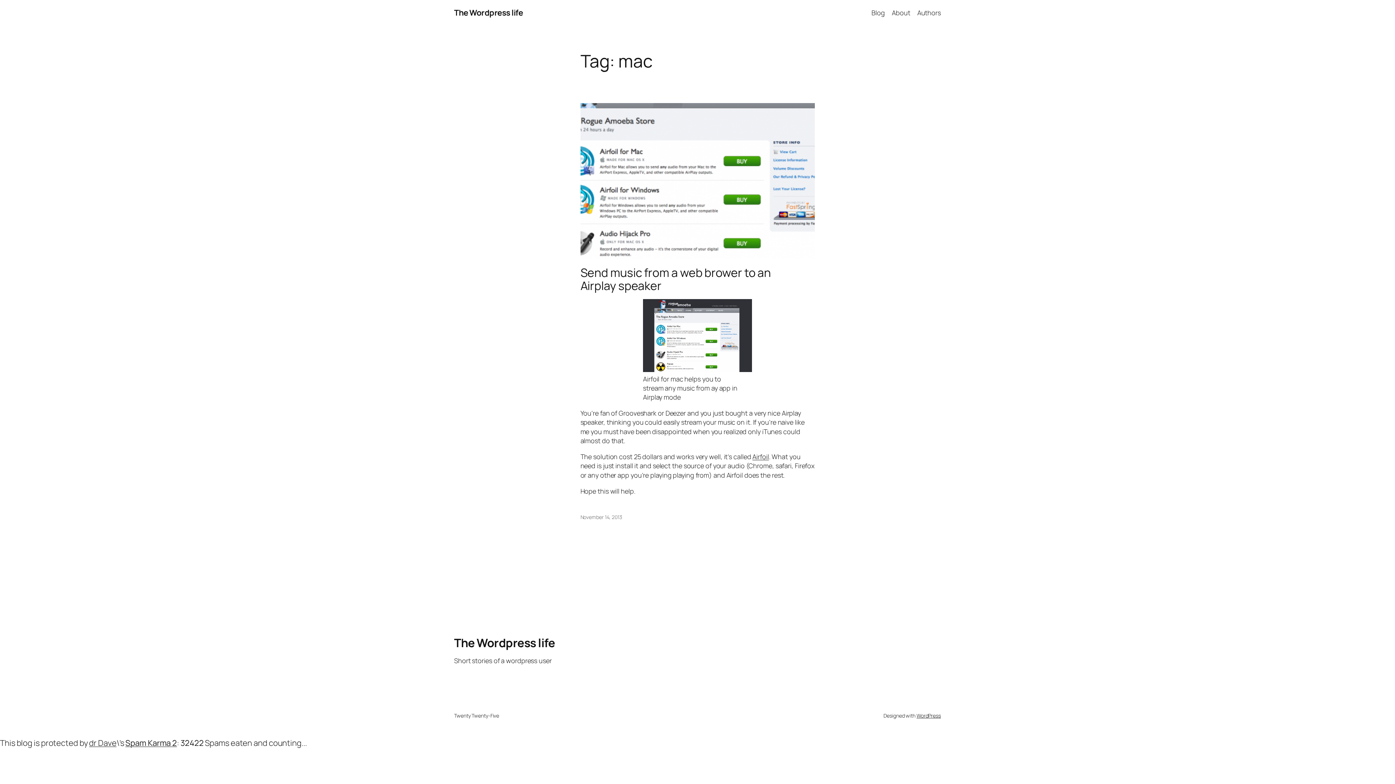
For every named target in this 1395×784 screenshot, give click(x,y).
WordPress (929, 715)
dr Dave (102, 743)
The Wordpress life (488, 12)
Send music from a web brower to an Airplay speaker (676, 279)
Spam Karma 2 (151, 743)
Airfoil (760, 456)
